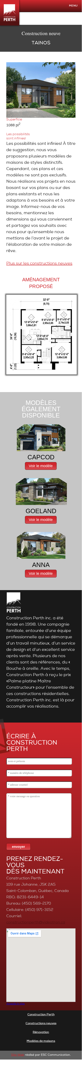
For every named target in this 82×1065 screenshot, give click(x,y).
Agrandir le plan (15, 1003)
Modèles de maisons (41, 1041)
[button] (41, 466)
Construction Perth (41, 1014)
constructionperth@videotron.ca (35, 923)
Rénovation (41, 1032)
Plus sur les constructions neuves (39, 264)
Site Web (17, 1055)
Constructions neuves (41, 1023)
